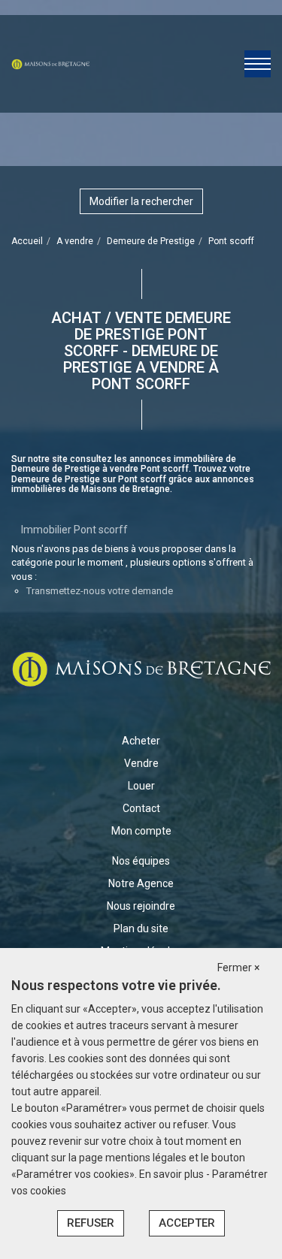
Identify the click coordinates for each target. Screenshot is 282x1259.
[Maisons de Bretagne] (50, 63)
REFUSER (90, 1223)
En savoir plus (172, 1174)
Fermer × (238, 968)
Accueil (27, 241)
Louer (141, 786)
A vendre (74, 241)
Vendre (141, 763)
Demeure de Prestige (151, 241)
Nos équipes (141, 861)
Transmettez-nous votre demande (99, 590)
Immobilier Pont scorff (74, 530)
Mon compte (141, 831)
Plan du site (141, 928)
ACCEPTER (187, 1223)
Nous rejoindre (141, 906)
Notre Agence (141, 883)
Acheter (141, 741)
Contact (141, 808)
